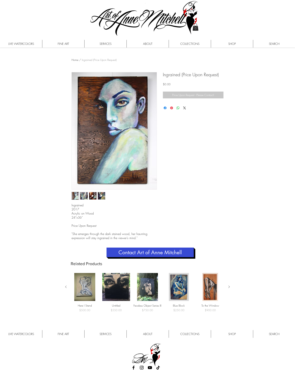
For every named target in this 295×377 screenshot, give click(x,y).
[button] (195, 27)
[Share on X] (184, 108)
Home (75, 60)
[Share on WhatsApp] (178, 108)
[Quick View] (85, 287)
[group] (147, 296)
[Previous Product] (66, 287)
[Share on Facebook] (165, 108)
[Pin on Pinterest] (172, 108)
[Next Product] (229, 287)
